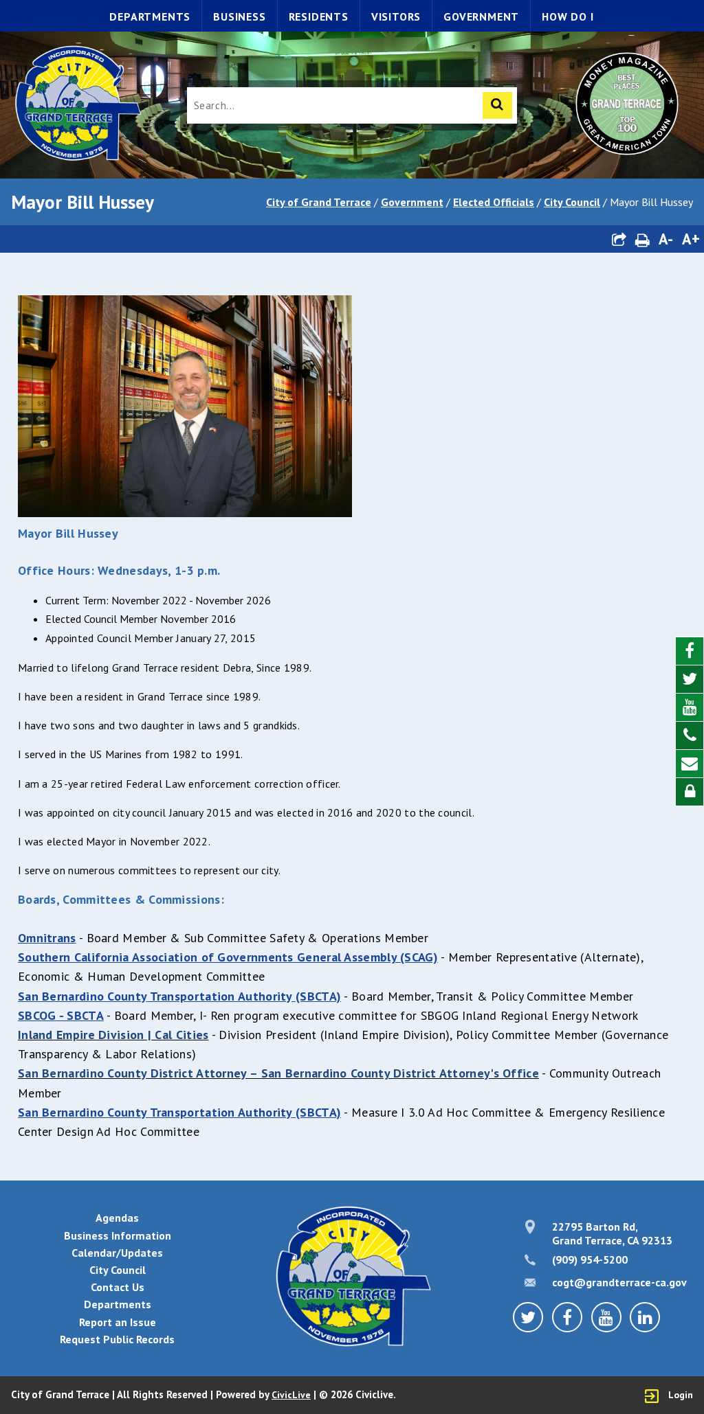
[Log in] (689, 792)
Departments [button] (117, 1304)
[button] (618, 239)
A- (666, 239)
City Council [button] (117, 1270)
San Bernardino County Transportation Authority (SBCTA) (179, 996)
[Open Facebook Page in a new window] (689, 651)
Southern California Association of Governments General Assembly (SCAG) (228, 957)
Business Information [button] (117, 1235)
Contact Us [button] (117, 1287)
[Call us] (689, 736)
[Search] (497, 105)
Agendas (117, 1217)
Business (239, 16)
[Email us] (689, 764)
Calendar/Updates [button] (117, 1252)
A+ (691, 239)
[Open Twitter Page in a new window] (689, 679)
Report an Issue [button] (117, 1322)
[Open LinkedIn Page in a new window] (645, 1317)
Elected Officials (493, 202)
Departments (149, 16)
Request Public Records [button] (117, 1339)
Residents (319, 16)
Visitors (396, 16)
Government (481, 16)
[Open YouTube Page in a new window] (689, 708)
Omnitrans (47, 938)
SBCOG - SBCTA (61, 1015)
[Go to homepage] (77, 105)
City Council (572, 202)
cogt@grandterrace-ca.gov (619, 1282)
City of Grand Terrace (318, 202)
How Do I (567, 16)
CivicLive (291, 1395)
